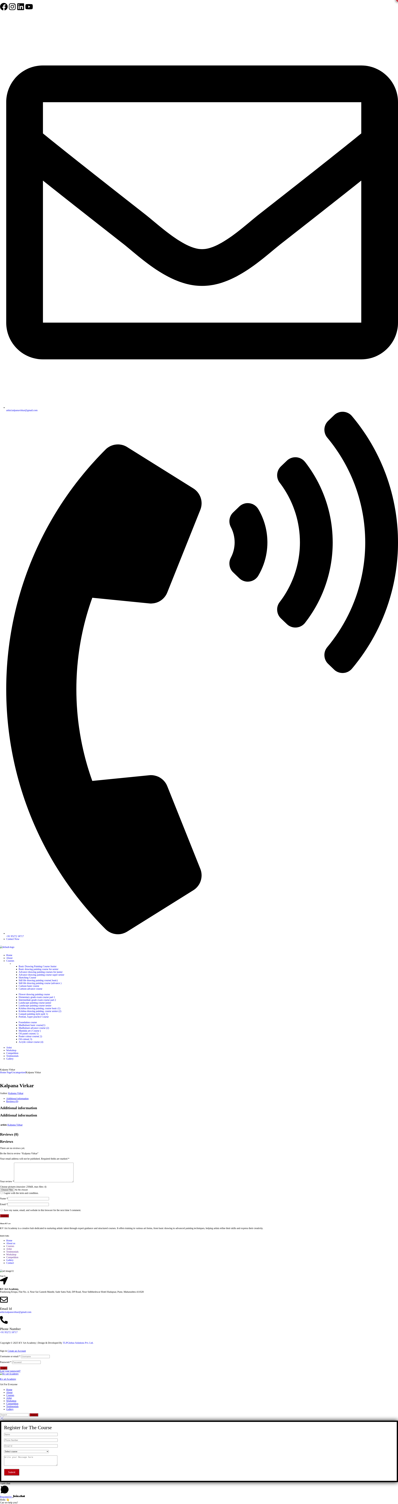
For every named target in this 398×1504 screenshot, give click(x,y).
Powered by (6, 1496)
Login (3, 1368)
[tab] (202, 1098)
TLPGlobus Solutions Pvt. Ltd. (77, 1343)
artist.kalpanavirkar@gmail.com (15, 1312)
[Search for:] (14, 1414)
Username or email (10, 1356)
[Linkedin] (21, 7)
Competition (12, 1403)
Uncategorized (19, 1072)
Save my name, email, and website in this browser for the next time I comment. (42, 1210)
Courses (10, 1395)
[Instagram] (12, 7)
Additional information (17, 1098)
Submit (4, 1216)
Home (9, 1389)
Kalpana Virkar (15, 1093)
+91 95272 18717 (9, 1332)
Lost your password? (10, 1371)
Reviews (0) (12, 1101)
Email (4, 1204)
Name (4, 1198)
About (9, 1392)
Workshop (11, 1401)
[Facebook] (4, 7)
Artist (9, 1398)
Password (5, 1362)
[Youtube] (29, 7)
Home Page (6, 1072)
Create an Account (17, 1351)
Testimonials (12, 1406)
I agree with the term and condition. (21, 1193)
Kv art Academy (8, 1379)
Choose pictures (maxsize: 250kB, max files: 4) (23, 1186)
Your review (7, 1181)
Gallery (10, 1409)
